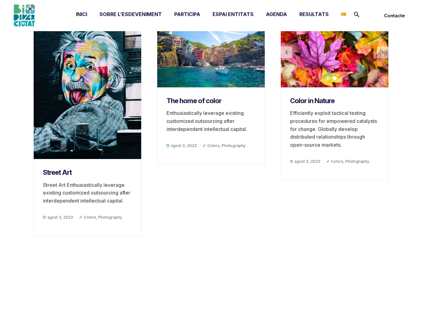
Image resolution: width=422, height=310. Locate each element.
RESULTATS (314, 14)
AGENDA (276, 14)
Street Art (57, 172)
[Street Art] (87, 87)
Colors (90, 217)
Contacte (394, 16)
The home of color (194, 101)
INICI (81, 14)
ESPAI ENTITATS (233, 14)
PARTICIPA (187, 14)
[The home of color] (211, 51)
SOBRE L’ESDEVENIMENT (130, 14)
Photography (110, 217)
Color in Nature (312, 101)
